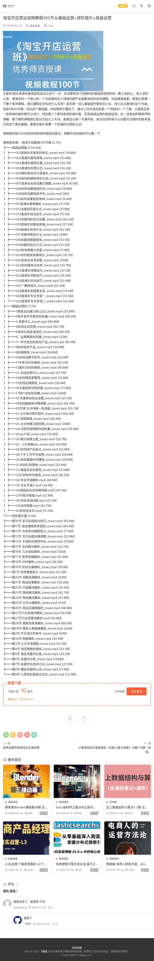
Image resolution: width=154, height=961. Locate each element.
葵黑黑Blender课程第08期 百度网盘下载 (25, 807)
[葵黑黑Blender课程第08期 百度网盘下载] (26, 781)
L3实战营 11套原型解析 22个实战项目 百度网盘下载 (26, 864)
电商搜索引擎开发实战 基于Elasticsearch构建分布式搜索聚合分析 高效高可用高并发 (76, 864)
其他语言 (13, 802)
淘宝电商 (35, 25)
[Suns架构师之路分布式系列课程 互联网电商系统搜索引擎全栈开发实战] (77, 781)
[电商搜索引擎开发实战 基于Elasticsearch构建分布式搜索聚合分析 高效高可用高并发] (77, 838)
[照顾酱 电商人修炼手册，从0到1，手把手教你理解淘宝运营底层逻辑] (127, 838)
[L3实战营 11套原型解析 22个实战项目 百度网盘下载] (26, 838)
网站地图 (77, 947)
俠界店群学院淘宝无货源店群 (21, 747)
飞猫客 (9, 6)
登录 (13, 891)
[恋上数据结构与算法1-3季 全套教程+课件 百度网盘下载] (127, 781)
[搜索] (134, 6)
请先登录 (136, 691)
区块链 (113, 802)
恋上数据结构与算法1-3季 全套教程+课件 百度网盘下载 (127, 807)
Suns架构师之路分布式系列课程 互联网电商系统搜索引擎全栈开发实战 (76, 807)
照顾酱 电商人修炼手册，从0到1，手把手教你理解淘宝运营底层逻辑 (127, 864)
